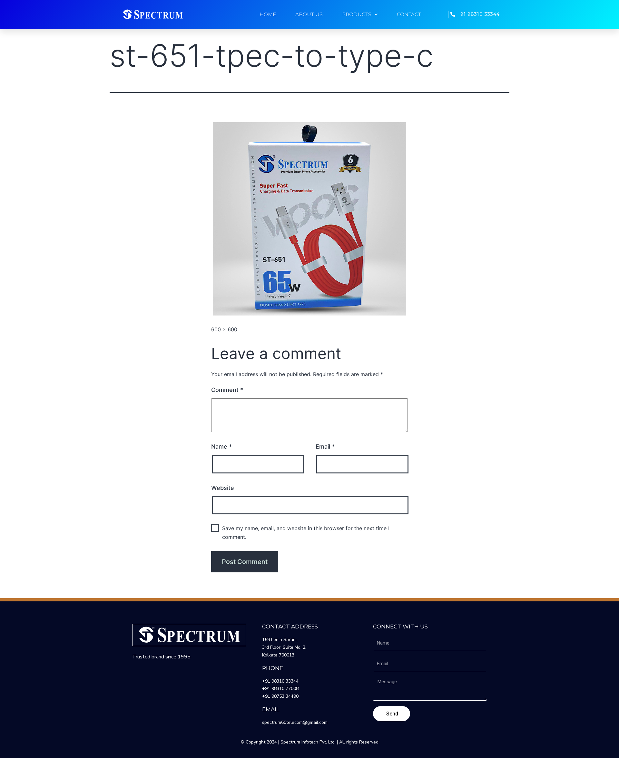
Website (222, 487)
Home (268, 14)
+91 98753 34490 (280, 696)
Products (356, 14)
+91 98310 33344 (280, 681)
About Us (309, 14)
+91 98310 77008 (280, 688)
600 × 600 (224, 329)
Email (325, 446)
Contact (409, 14)
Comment (227, 389)
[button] (152, 14)
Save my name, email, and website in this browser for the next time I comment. (305, 532)
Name (221, 446)
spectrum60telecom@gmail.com (295, 722)
